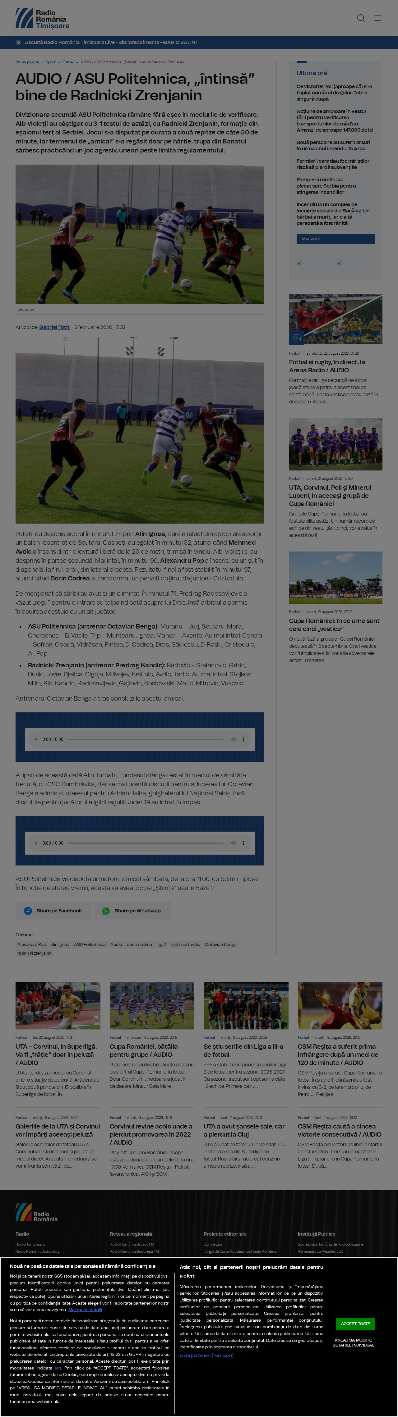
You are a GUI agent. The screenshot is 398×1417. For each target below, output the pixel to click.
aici (58, 1368)
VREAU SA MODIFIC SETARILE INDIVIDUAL (353, 1342)
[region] (199, 1337)
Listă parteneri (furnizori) (207, 1355)
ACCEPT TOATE (355, 1324)
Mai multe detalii (85, 1309)
